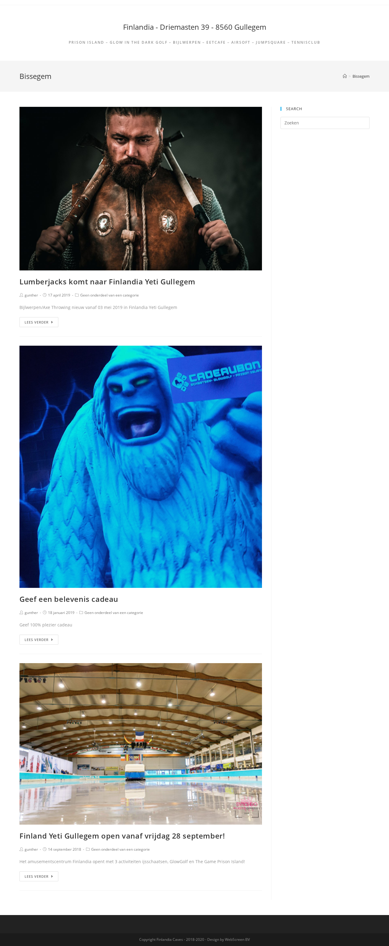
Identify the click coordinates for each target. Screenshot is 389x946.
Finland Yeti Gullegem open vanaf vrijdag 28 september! (122, 836)
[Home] (345, 76)
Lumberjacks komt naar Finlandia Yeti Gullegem (107, 281)
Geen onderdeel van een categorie (109, 295)
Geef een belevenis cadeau (68, 599)
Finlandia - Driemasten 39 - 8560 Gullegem (194, 27)
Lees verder (37, 322)
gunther (31, 295)
